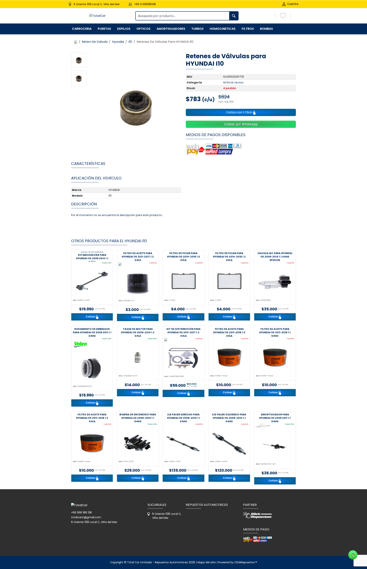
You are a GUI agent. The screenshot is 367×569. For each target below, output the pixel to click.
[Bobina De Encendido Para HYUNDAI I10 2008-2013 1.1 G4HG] (138, 443)
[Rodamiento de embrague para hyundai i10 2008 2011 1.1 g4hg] (92, 368)
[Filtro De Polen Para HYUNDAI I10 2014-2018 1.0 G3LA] (183, 282)
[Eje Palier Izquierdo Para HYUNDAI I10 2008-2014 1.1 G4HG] (229, 443)
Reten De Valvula (94, 42)
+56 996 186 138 (81, 512)
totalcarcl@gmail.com (86, 517)
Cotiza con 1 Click (239, 112)
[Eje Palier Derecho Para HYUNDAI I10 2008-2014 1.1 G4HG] (183, 443)
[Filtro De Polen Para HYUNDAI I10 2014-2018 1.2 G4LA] (229, 282)
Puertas (104, 29)
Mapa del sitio (206, 562)
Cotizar (91, 316)
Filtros (248, 29)
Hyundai (118, 42)
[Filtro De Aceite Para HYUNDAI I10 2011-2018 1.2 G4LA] (92, 443)
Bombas (266, 29)
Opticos (143, 29)
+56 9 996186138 (145, 4)
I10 (130, 42)
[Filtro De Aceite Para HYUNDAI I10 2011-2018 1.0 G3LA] (229, 357)
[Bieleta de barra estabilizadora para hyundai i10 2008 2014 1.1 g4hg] (92, 282)
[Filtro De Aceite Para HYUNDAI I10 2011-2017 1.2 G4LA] (138, 282)
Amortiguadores (171, 29)
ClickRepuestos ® (245, 562)
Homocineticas (222, 29)
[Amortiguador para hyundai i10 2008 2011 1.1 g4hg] (275, 446)
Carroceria (82, 29)
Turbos (197, 29)
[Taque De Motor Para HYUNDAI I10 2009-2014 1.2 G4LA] (138, 357)
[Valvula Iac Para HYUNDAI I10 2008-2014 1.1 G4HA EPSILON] (275, 282)
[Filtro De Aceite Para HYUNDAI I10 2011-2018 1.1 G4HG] (275, 357)
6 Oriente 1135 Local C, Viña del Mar (94, 522)
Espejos (123, 29)
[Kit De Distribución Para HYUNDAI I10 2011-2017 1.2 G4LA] (183, 358)
